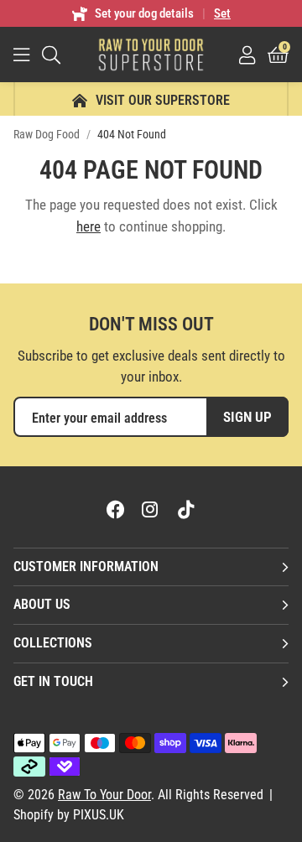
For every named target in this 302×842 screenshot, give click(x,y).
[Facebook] (116, 509)
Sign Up (247, 416)
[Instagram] (151, 509)
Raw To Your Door (151, 54)
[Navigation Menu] (21, 54)
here (88, 226)
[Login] (247, 54)
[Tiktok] (186, 509)
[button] (278, 54)
